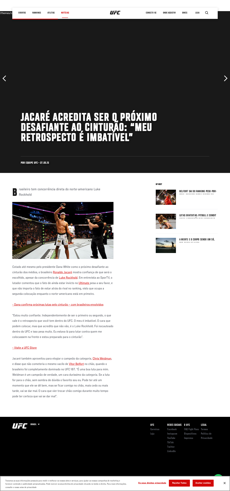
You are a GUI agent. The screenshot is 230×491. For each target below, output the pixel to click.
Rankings (36, 12)
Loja (152, 433)
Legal (204, 425)
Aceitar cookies (203, 483)
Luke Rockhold (68, 277)
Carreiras (154, 429)
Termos (204, 429)
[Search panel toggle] (207, 13)
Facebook (172, 429)
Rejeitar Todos (179, 483)
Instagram (172, 433)
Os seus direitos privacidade (152, 483)
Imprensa (188, 438)
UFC (152, 425)
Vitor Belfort (76, 364)
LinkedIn (171, 451)
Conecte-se (151, 12)
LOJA (197, 12)
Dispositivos (190, 433)
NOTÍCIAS (65, 12)
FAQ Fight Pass (191, 429)
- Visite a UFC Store (24, 348)
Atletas (51, 12)
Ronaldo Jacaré (62, 272)
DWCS (184, 12)
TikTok (170, 442)
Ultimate (84, 283)
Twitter (171, 447)
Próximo (224, 78)
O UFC (187, 425)
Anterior (5, 78)
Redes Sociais (174, 425)
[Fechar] (224, 483)
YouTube (171, 438)
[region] (115, 483)
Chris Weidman (102, 358)
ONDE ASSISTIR (169, 12)
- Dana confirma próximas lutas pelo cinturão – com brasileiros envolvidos (57, 304)
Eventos (22, 12)
